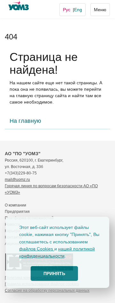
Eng (78, 9)
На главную (25, 121)
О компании (15, 205)
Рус (66, 9)
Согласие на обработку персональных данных (47, 290)
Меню (100, 9)
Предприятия (17, 211)
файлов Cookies (36, 248)
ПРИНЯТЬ (54, 273)
